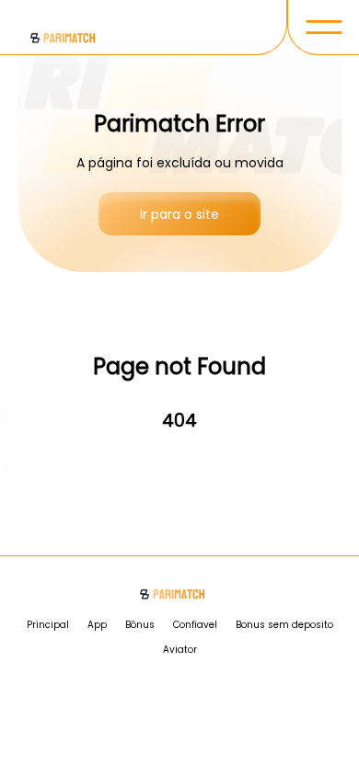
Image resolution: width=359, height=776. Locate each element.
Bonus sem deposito (284, 625)
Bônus (140, 625)
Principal (48, 625)
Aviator (180, 649)
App (97, 625)
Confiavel (195, 625)
